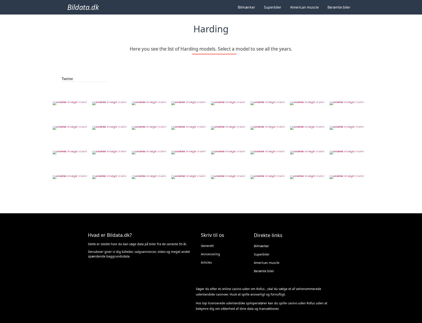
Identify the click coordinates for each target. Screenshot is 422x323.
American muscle (304, 7)
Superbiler (272, 7)
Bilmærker (246, 7)
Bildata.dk (83, 7)
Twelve (67, 79)
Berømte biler (338, 7)
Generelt (207, 246)
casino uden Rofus (301, 303)
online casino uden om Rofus (243, 289)
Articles (206, 262)
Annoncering (210, 254)
